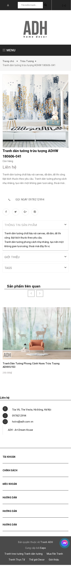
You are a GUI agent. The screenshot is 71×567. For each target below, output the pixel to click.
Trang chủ (9, 61)
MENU (11, 50)
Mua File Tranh (55, 553)
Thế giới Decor (37, 559)
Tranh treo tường (13, 553)
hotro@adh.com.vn (22, 421)
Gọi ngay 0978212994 (30, 199)
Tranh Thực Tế (17, 559)
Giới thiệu (54, 559)
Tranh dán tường (33, 553)
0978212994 (19, 415)
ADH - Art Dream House (20, 430)
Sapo (43, 548)
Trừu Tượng (27, 61)
